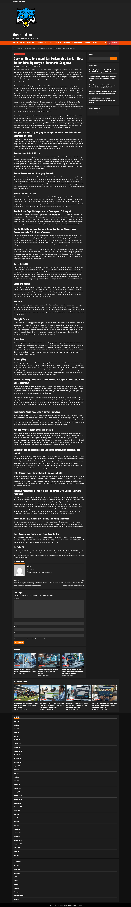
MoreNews (71, 905)
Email (16, 627)
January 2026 (17, 747)
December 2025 (18, 751)
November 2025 (18, 755)
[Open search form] (105, 42)
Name (16, 621)
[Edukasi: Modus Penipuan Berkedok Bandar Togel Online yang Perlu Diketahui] (49, 660)
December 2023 (18, 840)
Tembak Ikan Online (77, 43)
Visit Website (32, 572)
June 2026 (16, 729)
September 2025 (18, 762)
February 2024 (17, 833)
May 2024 (16, 822)
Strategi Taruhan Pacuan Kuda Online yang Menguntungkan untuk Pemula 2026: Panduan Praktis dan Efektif (102, 100)
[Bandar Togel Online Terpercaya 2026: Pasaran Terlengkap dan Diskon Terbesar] (25, 660)
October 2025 (17, 758)
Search (91, 54)
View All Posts (45, 572)
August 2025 (17, 766)
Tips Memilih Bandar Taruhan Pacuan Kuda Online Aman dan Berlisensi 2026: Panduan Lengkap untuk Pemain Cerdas (102, 78)
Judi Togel (15, 43)
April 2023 (16, 855)
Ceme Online (58, 43)
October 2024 (17, 803)
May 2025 (16, 777)
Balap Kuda (66, 43)
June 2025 (16, 773)
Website (16, 633)
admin (17, 66)
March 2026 (17, 740)
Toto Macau (30, 43)
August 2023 (17, 848)
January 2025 (17, 792)
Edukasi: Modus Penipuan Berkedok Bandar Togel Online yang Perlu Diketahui (48, 671)
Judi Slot (22, 43)
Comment (17, 598)
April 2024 (16, 825)
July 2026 (16, 725)
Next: (67, 582)
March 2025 (17, 784)
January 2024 (17, 836)
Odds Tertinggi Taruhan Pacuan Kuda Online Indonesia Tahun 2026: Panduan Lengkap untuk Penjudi (26, 705)
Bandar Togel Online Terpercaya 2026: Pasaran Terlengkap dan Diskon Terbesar (25, 670)
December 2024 (18, 795)
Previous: (30, 582)
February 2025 (17, 788)
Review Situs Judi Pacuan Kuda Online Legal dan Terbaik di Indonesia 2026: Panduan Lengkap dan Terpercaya (104, 705)
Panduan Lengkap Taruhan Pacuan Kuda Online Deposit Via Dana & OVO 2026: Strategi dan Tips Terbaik (77, 705)
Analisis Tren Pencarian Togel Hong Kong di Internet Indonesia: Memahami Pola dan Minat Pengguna (72, 671)
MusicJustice (22, 34)
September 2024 (18, 807)
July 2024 (16, 814)
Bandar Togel (49, 43)
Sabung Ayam (39, 43)
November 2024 (18, 799)
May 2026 (16, 732)
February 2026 (17, 744)
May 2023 (16, 851)
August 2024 (17, 810)
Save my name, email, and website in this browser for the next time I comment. (38, 639)
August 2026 (17, 721)
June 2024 (16, 818)
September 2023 (18, 844)
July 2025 (16, 770)
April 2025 (16, 781)
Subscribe (114, 43)
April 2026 (16, 736)
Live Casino (95, 43)
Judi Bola (87, 43)
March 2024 (17, 829)
